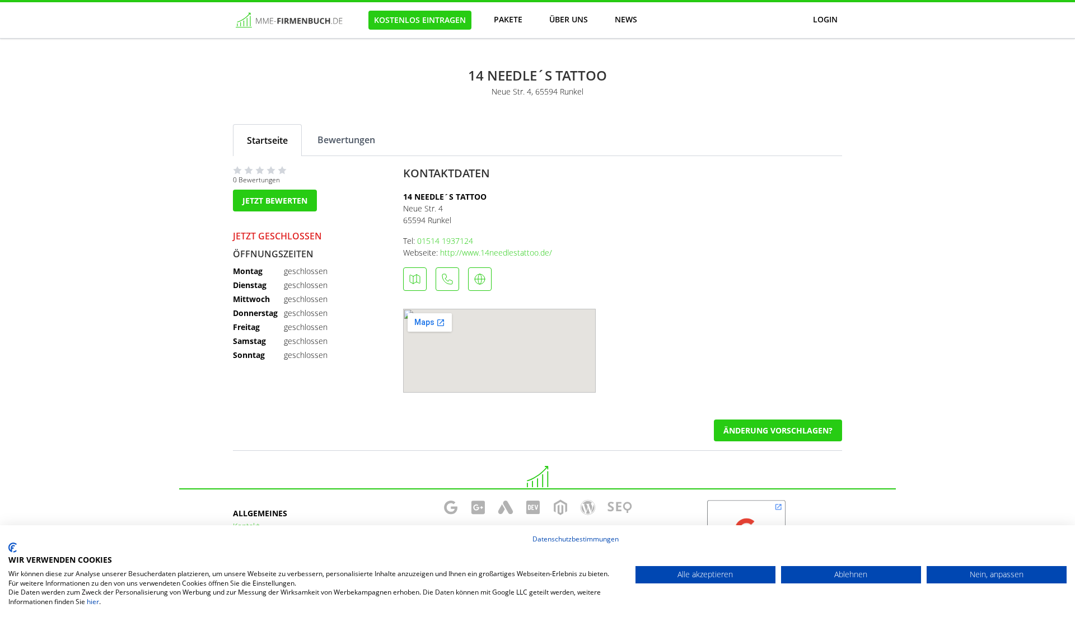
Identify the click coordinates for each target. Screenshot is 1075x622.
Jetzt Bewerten (274, 200)
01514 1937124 (445, 240)
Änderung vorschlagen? (778, 430)
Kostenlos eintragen (420, 20)
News (626, 19)
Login (825, 19)
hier (93, 601)
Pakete (508, 19)
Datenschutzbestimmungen (575, 539)
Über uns (568, 19)
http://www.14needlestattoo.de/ (496, 252)
